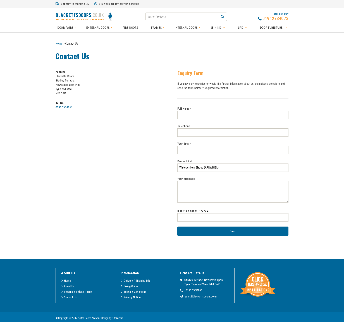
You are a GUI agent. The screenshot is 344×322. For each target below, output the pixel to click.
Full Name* (184, 108)
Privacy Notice (132, 297)
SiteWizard (117, 318)
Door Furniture (271, 27)
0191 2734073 (64, 107)
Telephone (183, 126)
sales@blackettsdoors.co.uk (201, 296)
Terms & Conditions (135, 292)
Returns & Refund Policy (78, 292)
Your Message (186, 179)
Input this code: (187, 211)
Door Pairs (65, 27)
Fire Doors (130, 27)
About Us (69, 286)
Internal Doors (186, 27)
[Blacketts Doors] (80, 17)
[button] (222, 17)
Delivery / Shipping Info (137, 280)
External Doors (98, 27)
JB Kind (216, 27)
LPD (240, 27)
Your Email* (184, 143)
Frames (156, 27)
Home (59, 43)
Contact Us (70, 297)
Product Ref (184, 161)
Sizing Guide (131, 286)
